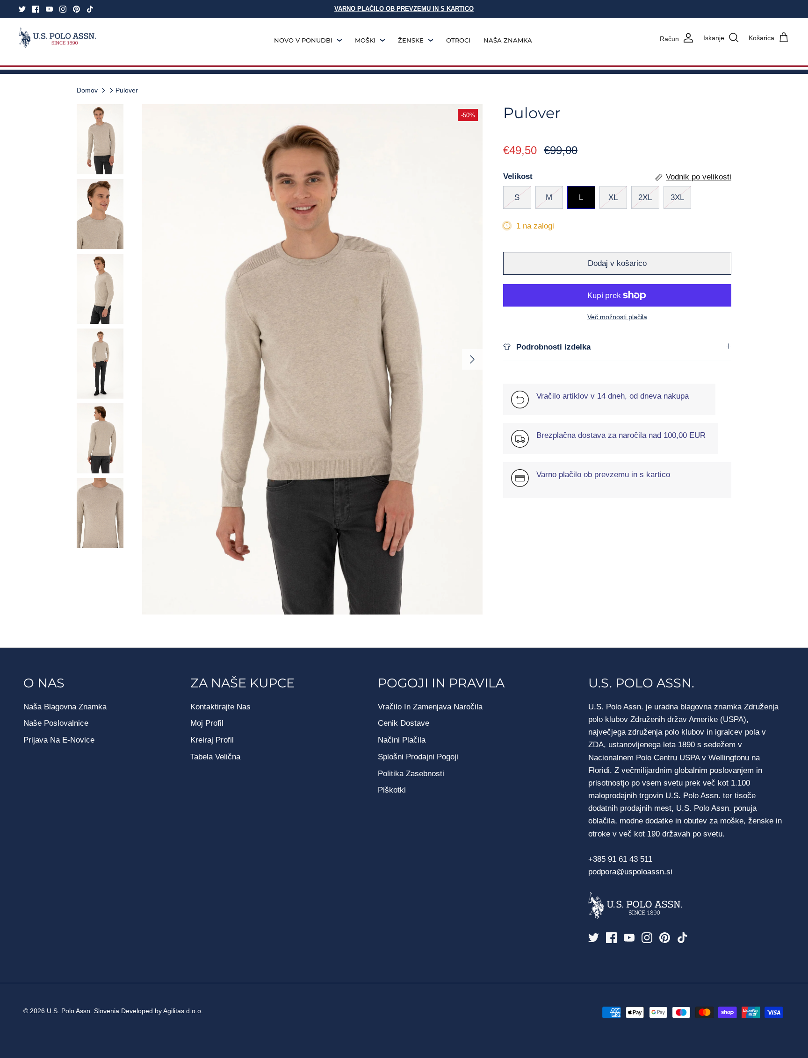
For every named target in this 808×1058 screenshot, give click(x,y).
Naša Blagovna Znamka (65, 706)
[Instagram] (62, 9)
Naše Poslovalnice (55, 723)
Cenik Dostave (403, 723)
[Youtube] (49, 9)
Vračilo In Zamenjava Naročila (430, 706)
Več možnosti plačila (617, 317)
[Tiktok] (90, 9)
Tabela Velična (215, 756)
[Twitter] (22, 9)
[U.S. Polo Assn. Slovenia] (57, 38)
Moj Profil (207, 723)
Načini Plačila (402, 740)
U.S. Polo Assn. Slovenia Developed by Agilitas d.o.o (124, 1011)
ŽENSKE (411, 40)
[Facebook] (35, 9)
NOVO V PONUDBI (303, 40)
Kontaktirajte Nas (220, 706)
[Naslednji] (472, 359)
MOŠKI (365, 40)
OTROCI (458, 40)
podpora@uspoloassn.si (630, 871)
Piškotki (392, 790)
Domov (87, 90)
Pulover (126, 90)
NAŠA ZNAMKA (507, 40)
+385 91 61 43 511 (620, 859)
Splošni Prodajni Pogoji (418, 756)
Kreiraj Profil (212, 740)
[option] (312, 359)
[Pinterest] (76, 9)
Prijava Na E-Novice (58, 740)
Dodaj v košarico (617, 263)
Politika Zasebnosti (411, 773)
